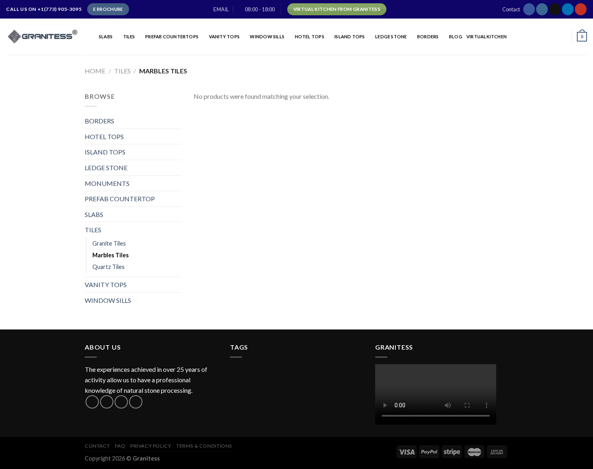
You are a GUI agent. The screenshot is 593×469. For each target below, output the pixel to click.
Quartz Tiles (108, 266)
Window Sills (267, 36)
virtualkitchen (486, 36)
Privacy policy (150, 446)
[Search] (563, 36)
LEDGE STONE (391, 36)
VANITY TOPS (224, 36)
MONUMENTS (107, 183)
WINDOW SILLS (108, 300)
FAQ (120, 446)
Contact (511, 9)
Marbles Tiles (110, 255)
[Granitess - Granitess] (46, 36)
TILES (129, 36)
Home (95, 71)
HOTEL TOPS (309, 36)
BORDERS (99, 121)
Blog (455, 36)
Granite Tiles (109, 243)
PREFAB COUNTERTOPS (171, 36)
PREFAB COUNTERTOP (120, 198)
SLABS (106, 36)
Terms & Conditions (204, 446)
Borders (428, 36)
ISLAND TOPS (349, 36)
